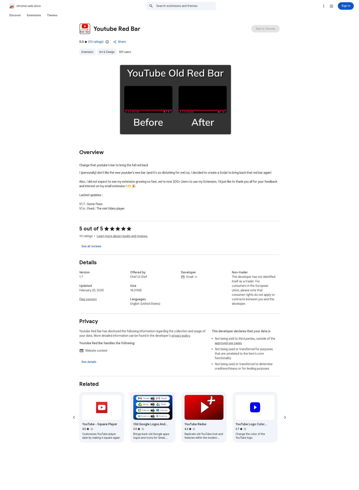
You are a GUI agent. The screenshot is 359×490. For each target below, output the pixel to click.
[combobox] (186, 6)
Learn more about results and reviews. (122, 236)
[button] (331, 6)
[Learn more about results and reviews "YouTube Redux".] (193, 428)
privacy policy (181, 336)
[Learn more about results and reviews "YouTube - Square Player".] (91, 428)
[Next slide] (285, 417)
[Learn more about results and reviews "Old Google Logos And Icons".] (142, 428)
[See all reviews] (91, 246)
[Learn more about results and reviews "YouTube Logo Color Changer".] (244, 428)
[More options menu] (323, 6)
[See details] (89, 361)
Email (189, 277)
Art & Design (107, 52)
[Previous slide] (74, 417)
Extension (87, 52)
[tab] (15, 15)
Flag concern (88, 299)
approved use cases (228, 343)
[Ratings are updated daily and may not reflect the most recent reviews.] (107, 42)
